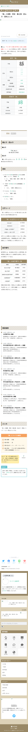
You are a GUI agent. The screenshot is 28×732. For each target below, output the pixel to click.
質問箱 (4, 675)
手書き (6, 639)
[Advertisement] (14, 122)
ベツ (22, 71)
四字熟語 (4, 669)
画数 (14, 639)
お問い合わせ (5, 693)
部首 (22, 639)
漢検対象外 (10, 10)
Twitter (4, 590)
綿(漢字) (15, 40)
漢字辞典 (4, 687)
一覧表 (4, 666)
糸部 (17, 10)
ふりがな (14, 647)
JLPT (14, 654)
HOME (14, 726)
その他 (4, 664)
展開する (13, 133)
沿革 (3, 690)
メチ (22, 72)
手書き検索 (5, 685)
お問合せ (8, 472)
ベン (22, 69)
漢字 (9, 566)
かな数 (6, 647)
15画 (3, 10)
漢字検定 (6, 654)
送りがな (22, 647)
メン (22, 74)
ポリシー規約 (14, 728)
